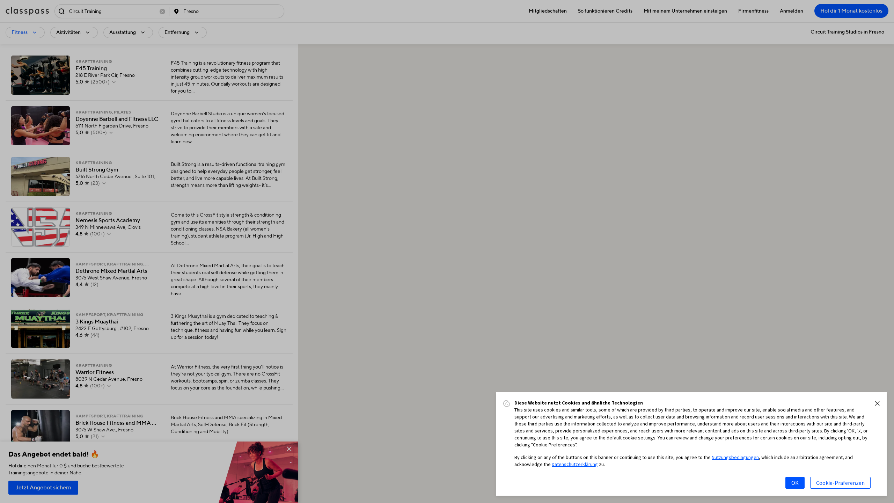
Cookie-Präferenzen (840, 482)
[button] (877, 403)
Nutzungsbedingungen (735, 457)
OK (795, 482)
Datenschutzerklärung (575, 464)
